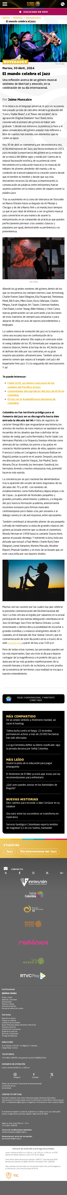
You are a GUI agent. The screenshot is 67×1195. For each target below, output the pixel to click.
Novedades (33, 17)
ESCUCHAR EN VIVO (36, 11)
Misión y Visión (7, 997)
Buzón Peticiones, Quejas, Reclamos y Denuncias (19, 1025)
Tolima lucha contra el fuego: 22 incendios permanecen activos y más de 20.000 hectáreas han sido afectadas (32, 734)
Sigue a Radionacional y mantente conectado (36, 698)
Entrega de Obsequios (9, 1036)
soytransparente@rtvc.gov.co (11, 1139)
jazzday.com (14, 642)
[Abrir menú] (4, 4)
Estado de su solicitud (9, 1031)
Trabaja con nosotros (9, 1020)
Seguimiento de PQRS (40, 1114)
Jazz (9, 851)
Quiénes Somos (9, 993)
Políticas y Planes (8, 1004)
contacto (17, 869)
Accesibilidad (6, 1088)
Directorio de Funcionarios (11, 1029)
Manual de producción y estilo (12, 1008)
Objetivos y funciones (9, 1000)
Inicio (6, 17)
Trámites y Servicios (9, 1027)
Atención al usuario (8, 1018)
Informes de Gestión (9, 1006)
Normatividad (7, 1002)
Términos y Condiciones (10, 1034)
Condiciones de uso (8, 1086)
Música (18, 17)
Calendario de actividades (11, 1023)
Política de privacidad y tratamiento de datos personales (22, 1084)
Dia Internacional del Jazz (38, 851)
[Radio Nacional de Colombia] (33, 4)
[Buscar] (63, 4)
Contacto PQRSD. (58, 1102)
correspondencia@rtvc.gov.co (16, 1102)
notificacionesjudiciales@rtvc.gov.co (14, 1132)
